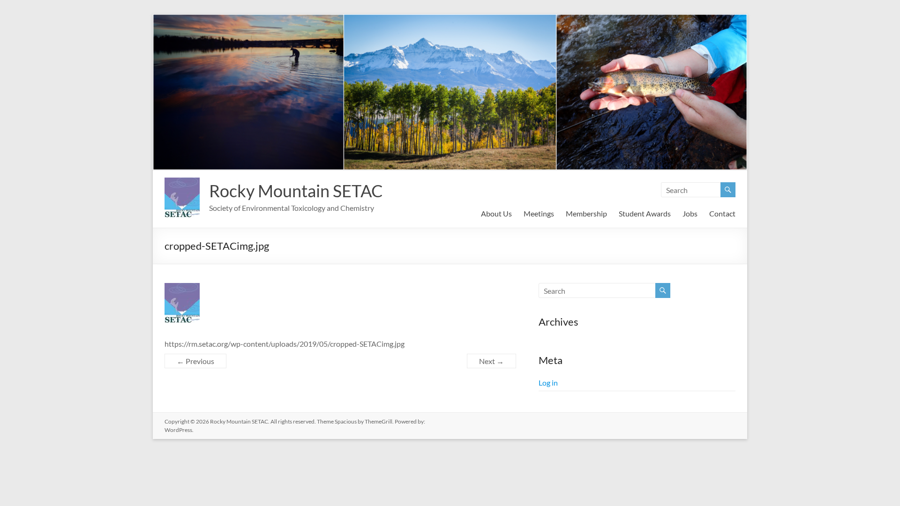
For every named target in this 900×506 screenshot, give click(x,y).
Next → (491, 361)
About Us (496, 213)
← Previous (195, 361)
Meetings (539, 213)
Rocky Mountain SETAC (296, 190)
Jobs (690, 213)
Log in (548, 382)
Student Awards (645, 213)
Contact (722, 213)
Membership (586, 213)
